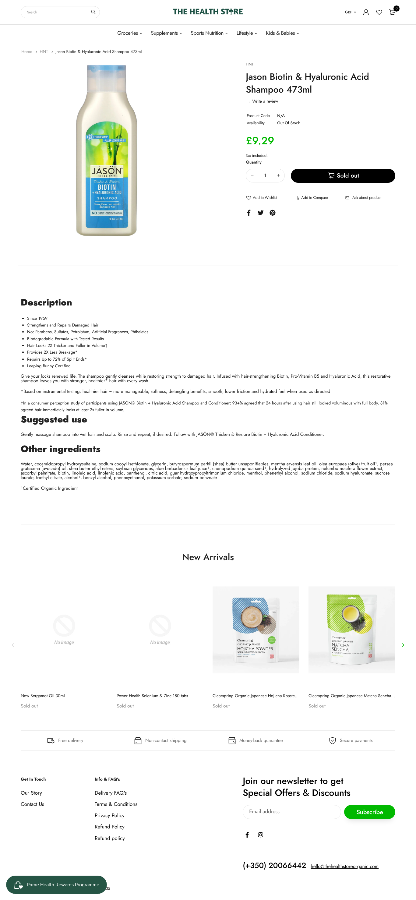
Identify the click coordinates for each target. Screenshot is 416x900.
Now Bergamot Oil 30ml (43, 696)
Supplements (164, 33)
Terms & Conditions (116, 804)
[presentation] (13, 645)
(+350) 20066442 (274, 865)
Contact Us (32, 804)
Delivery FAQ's (111, 793)
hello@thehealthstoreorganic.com (345, 866)
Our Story (31, 793)
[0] (392, 12)
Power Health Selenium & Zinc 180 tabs (152, 696)
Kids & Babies (280, 33)
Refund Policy (110, 827)
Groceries (127, 33)
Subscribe (369, 812)
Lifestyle (245, 33)
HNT (44, 52)
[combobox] (60, 12)
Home (27, 52)
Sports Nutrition (207, 33)
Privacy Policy (110, 816)
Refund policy (110, 838)
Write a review (265, 101)
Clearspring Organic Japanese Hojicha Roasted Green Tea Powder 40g (276, 696)
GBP (348, 12)
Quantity (254, 162)
